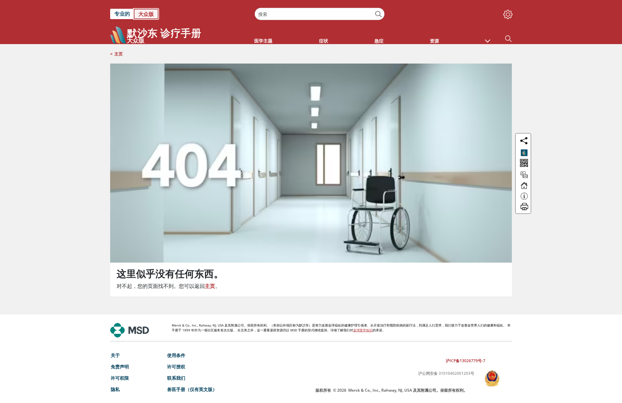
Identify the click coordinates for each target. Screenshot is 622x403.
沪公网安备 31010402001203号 (446, 373)
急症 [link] (379, 41)
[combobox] (319, 14)
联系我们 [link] (176, 378)
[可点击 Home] (524, 188)
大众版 (146, 14)
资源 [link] (434, 41)
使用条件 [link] (176, 355)
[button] (487, 37)
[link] (179, 14)
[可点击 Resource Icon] (524, 177)
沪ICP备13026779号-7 (465, 360)
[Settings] (507, 13)
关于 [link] (115, 355)
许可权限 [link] (120, 378)
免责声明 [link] (120, 366)
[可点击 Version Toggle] (524, 153)
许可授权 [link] (176, 366)
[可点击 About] (524, 199)
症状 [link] (323, 41)
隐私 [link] (115, 389)
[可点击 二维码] (523, 163)
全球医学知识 (363, 330)
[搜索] (378, 14)
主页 (118, 54)
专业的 (122, 13)
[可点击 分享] (523, 140)
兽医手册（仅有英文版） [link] (192, 389)
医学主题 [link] (263, 41)
